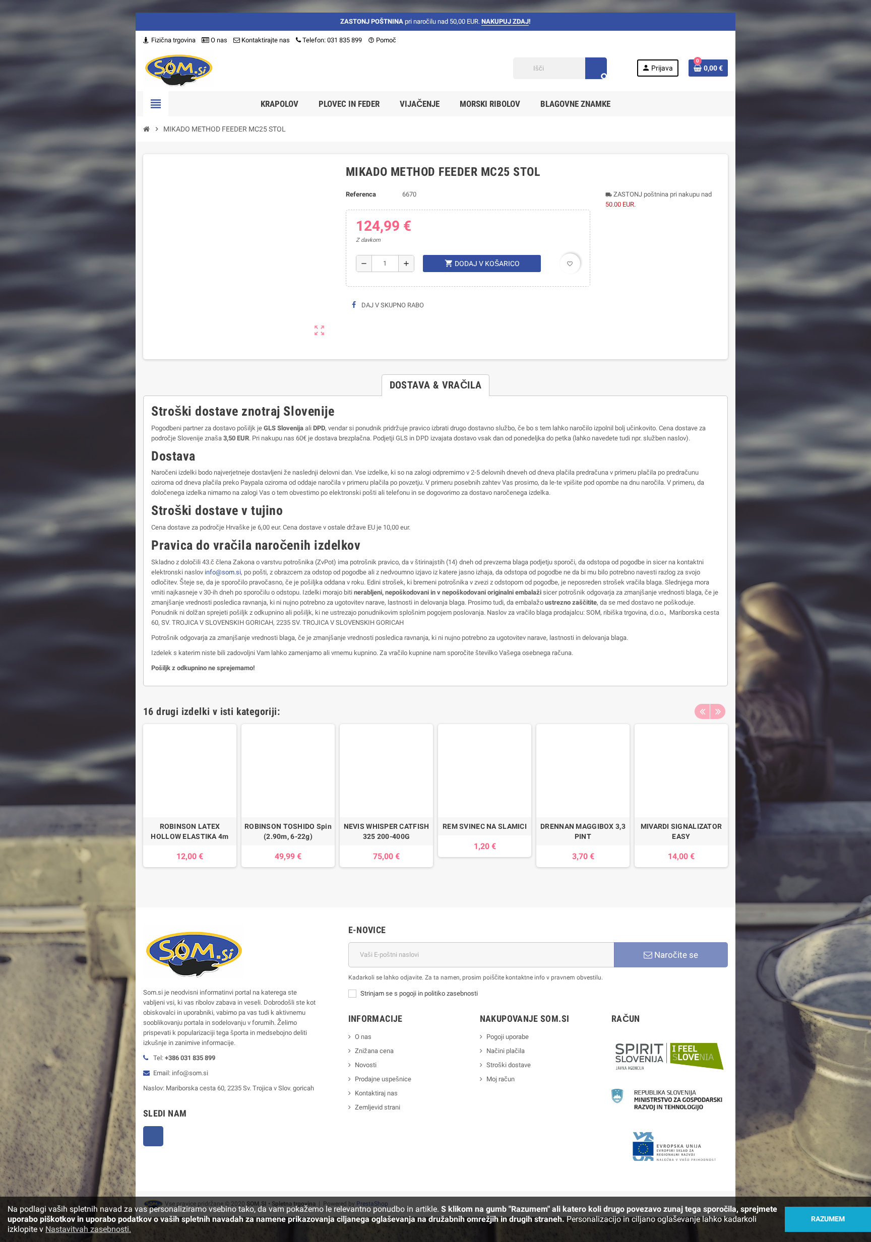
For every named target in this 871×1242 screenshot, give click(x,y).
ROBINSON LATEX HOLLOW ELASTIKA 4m (189, 831)
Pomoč (382, 40)
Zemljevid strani (377, 1107)
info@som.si (223, 572)
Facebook (153, 1136)
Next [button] (717, 711)
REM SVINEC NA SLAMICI (485, 826)
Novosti (366, 1065)
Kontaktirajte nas (265, 40)
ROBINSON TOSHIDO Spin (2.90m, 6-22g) (288, 831)
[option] (190, 800)
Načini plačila (505, 1051)
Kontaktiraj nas (376, 1093)
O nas (218, 40)
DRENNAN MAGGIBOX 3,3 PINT (583, 831)
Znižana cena (374, 1051)
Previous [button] (702, 711)
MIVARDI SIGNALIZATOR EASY (681, 831)
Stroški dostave (508, 1065)
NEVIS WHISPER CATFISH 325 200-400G (386, 831)
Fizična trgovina (173, 40)
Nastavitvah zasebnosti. (88, 1229)
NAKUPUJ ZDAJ (505, 21)
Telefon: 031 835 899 (332, 40)
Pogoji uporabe (507, 1036)
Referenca (361, 194)
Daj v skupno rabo (392, 305)
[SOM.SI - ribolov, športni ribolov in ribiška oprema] (178, 68)
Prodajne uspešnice (383, 1079)
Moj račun (500, 1079)
